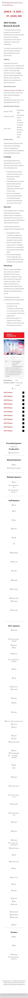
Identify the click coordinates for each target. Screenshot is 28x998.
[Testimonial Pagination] (12, 388)
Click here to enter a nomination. (13, 90)
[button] (14, 392)
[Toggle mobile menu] (25, 7)
